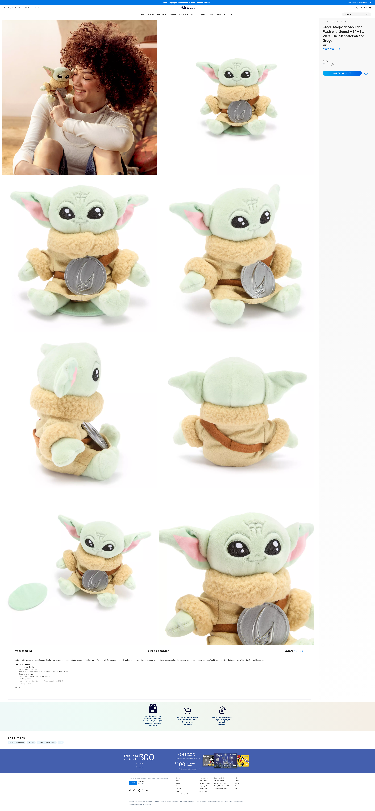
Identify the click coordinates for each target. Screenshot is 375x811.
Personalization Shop (220, 788)
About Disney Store (220, 783)
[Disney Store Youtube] (147, 790)
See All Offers (363, 2)
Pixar (177, 786)
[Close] (370, 3)
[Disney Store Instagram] (134, 790)
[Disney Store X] (139, 790)
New (143, 14)
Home (211, 14)
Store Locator (39, 8)
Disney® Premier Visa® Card (23, 8)
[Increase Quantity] (332, 64)
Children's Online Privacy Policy (215, 801)
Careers (237, 781)
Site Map (237, 783)
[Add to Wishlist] (366, 73)
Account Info (203, 788)
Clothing (172, 14)
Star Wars (178, 788)
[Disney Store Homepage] (188, 8)
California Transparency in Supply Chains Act (140, 804)
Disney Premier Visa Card (222, 786)
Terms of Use (149, 801)
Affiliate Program (219, 781)
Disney (178, 783)
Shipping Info (203, 786)
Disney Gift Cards (219, 778)
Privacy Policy (141, 784)
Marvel (178, 791)
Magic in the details (22, 664)
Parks (219, 14)
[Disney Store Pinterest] (143, 790)
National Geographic (182, 794)
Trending (150, 14)
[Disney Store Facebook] (130, 790)
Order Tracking (204, 781)
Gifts (225, 14)
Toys (192, 14)
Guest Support (8, 8)
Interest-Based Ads (238, 801)
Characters (179, 778)
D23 (236, 778)
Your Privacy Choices (201, 801)
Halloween (161, 14)
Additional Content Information (162, 801)
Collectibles (202, 14)
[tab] (23, 651)
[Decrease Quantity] (324, 64)
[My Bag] (370, 8)
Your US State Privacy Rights (187, 801)
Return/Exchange (205, 783)
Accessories (183, 14)
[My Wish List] (365, 8)
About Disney (228, 801)
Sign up (133, 782)
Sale (232, 14)
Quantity (325, 61)
